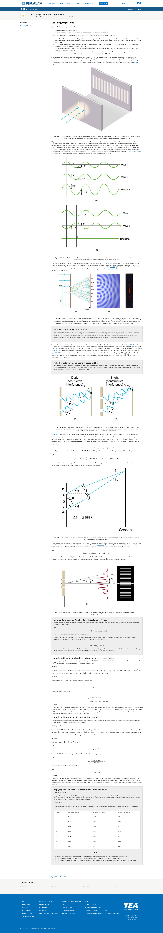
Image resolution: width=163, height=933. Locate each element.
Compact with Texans (45, 901)
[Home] (31, 3)
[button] (140, 3)
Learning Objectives (26, 26)
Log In (123, 3)
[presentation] (113, 152)
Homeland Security (68, 913)
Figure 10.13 (129, 345)
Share (64, 876)
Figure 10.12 (107, 263)
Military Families (90, 904)
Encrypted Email (43, 904)
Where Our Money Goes (93, 907)
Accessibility (26, 910)
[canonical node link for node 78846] (22, 9)
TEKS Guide (51, 3)
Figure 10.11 (131, 152)
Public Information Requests (48, 913)
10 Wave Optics (33, 9)
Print (55, 876)
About (69, 3)
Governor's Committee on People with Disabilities (102, 913)
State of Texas (67, 907)
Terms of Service (28, 916)
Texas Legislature (68, 910)
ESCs (63, 904)
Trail (86, 901)
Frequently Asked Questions (71, 901)
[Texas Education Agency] (131, 906)
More (78, 3)
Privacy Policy (27, 913)
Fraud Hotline (42, 907)
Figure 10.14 (55, 434)
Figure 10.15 (100, 545)
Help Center (26, 904)
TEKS (61, 3)
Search (102, 3)
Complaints (42, 910)
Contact (25, 907)
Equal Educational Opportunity (96, 910)
